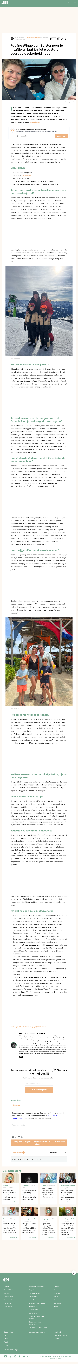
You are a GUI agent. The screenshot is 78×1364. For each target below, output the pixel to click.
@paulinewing (36, 122)
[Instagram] (20, 1057)
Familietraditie (33, 1310)
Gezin (6, 1339)
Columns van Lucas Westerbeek (35, 1323)
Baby (55, 1290)
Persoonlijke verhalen (33, 37)
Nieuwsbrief (8, 1300)
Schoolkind (57, 1303)
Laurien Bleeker (19, 37)
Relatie (6, 1342)
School (6, 1345)
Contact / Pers (8, 1297)
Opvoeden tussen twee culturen (36, 1317)
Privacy (56, 1339)
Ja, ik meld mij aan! (39, 1090)
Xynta (59, 1359)
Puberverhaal (33, 1306)
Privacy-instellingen (11, 1350)
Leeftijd (56, 1287)
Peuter (56, 1297)
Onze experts (8, 1306)
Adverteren (7, 1303)
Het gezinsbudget (34, 1293)
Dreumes (57, 1293)
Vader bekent (33, 1297)
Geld (5, 1335)
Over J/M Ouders (9, 1290)
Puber (56, 1306)
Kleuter (56, 1300)
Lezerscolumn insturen (37, 1332)
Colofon (6, 1293)
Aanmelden (61, 136)
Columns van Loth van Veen (38, 1328)
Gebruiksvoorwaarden (61, 1335)
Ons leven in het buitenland (37, 1303)
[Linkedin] (22, 1057)
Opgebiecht (32, 1290)
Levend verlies (33, 1300)
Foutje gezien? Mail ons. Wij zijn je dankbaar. (28, 1026)
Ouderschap (8, 1332)
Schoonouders (33, 1313)
